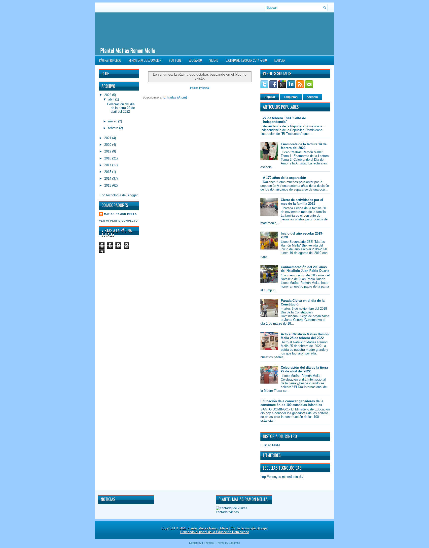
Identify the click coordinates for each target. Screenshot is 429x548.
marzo (113, 121)
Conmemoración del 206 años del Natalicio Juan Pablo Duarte (305, 269)
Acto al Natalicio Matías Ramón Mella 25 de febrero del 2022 (305, 336)
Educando (195, 60)
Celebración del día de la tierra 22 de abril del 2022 (121, 107)
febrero (113, 128)
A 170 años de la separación (284, 178)
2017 (108, 165)
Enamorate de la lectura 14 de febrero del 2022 (303, 146)
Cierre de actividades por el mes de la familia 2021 (302, 201)
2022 (108, 95)
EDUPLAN (279, 60)
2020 (108, 145)
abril (111, 99)
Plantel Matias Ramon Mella (127, 50)
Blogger (132, 195)
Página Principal (110, 60)
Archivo (312, 97)
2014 (108, 178)
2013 (108, 185)
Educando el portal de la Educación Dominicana (214, 532)
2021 (108, 138)
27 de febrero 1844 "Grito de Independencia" (284, 120)
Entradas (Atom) (175, 97)
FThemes (208, 542)
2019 (108, 151)
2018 (108, 158)
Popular (269, 97)
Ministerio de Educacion (145, 60)
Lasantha (234, 542)
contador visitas (227, 512)
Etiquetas (291, 97)
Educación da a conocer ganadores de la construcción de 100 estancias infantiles (291, 403)
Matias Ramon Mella (120, 214)
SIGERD (213, 60)
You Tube (175, 60)
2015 (108, 172)
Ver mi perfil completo (118, 220)
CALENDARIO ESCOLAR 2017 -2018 (246, 60)
